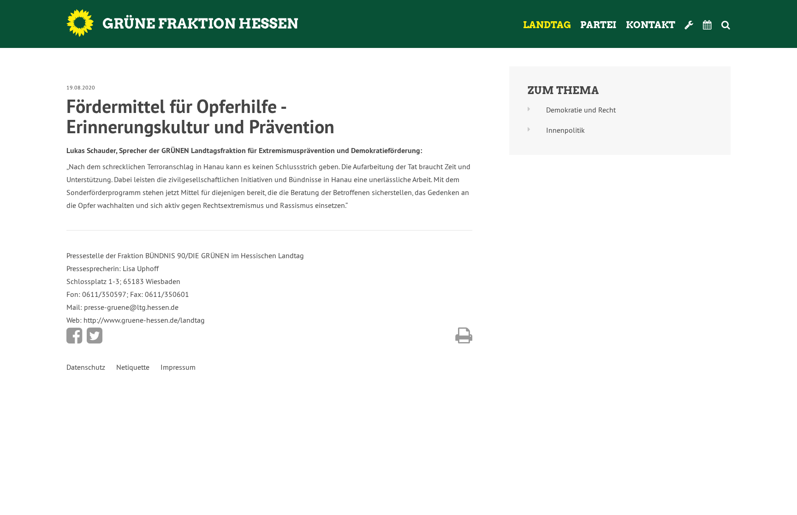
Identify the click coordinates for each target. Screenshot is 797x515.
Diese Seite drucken (463, 335)
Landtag (547, 24)
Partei (598, 24)
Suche (738, 25)
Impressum (178, 367)
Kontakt (650, 24)
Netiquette (132, 367)
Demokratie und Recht (581, 109)
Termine (707, 25)
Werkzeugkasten (689, 25)
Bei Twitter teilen (94, 335)
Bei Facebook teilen (74, 335)
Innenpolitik (565, 130)
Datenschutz (85, 367)
